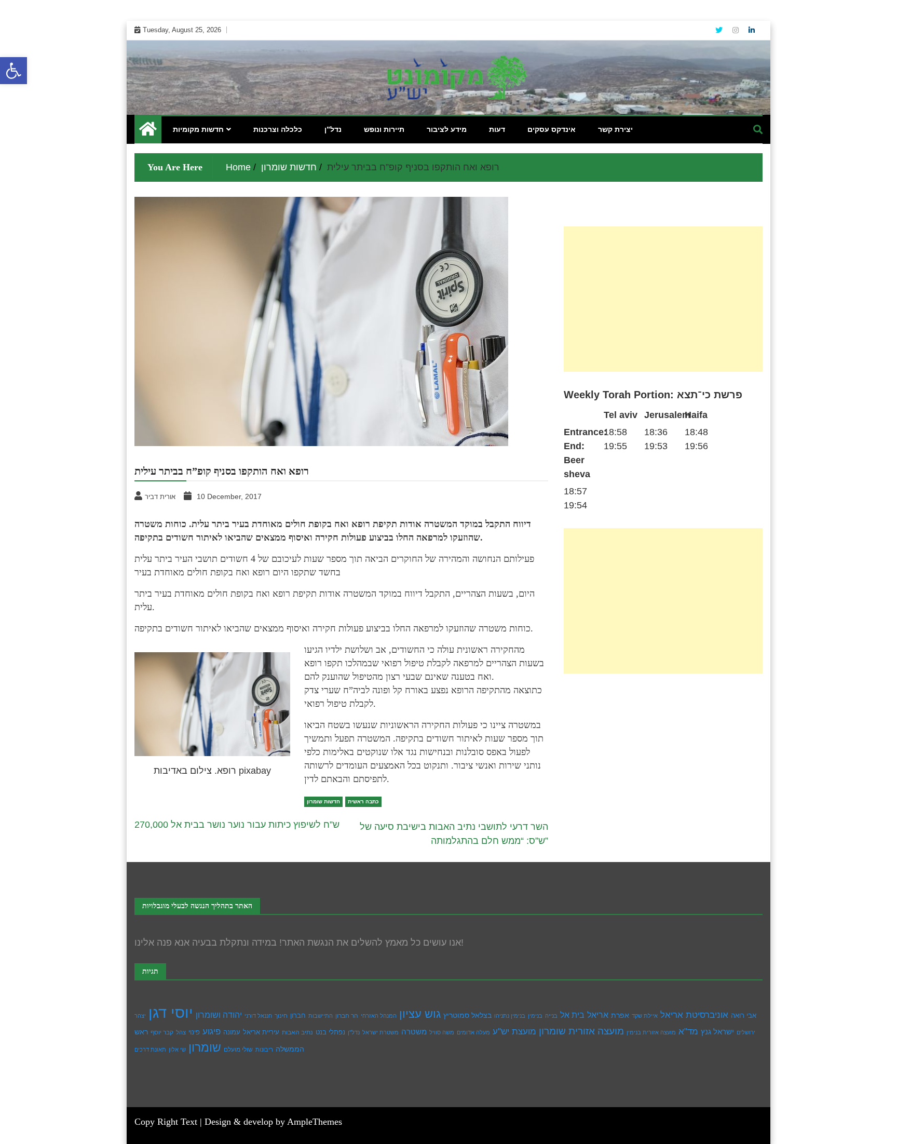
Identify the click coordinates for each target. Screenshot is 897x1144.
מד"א (688, 1032)
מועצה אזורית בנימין (651, 1032)
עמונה (231, 1032)
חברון (298, 1015)
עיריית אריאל (261, 1032)
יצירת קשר (615, 129)
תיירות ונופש (384, 129)
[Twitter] (720, 30)
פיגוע (211, 1031)
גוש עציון (420, 1013)
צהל (181, 1032)
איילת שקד (645, 1016)
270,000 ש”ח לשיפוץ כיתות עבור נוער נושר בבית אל (236, 824)
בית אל (572, 1014)
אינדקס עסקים (551, 129)
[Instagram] (736, 30)
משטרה (414, 1031)
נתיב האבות (297, 1032)
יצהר (140, 1016)
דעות (497, 129)
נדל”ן (333, 129)
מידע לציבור (447, 129)
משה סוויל (441, 1032)
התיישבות (320, 1016)
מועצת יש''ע (514, 1032)
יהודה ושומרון (219, 1015)
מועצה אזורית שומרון (581, 1031)
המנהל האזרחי (379, 1016)
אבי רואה (743, 1015)
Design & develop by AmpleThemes (273, 1121)
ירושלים (746, 1032)
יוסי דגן (170, 1012)
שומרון (204, 1047)
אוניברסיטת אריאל (694, 1015)
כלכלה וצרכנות (277, 129)
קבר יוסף (162, 1032)
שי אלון (177, 1049)
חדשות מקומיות (198, 129)
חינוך (281, 1015)
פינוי (194, 1032)
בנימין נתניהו (509, 1016)
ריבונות (264, 1049)
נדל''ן (354, 1032)
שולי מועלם (238, 1049)
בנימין (535, 1016)
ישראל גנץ (717, 1031)
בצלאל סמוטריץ (467, 1015)
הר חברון (346, 1015)
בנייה (551, 1016)
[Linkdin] (752, 30)
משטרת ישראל (380, 1032)
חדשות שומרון (323, 801)
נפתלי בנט (330, 1032)
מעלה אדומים (473, 1032)
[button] (13, 70)
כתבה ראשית (363, 801)
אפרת (620, 1015)
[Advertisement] (663, 299)
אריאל (597, 1015)
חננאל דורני (258, 1016)
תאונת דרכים (150, 1049)
